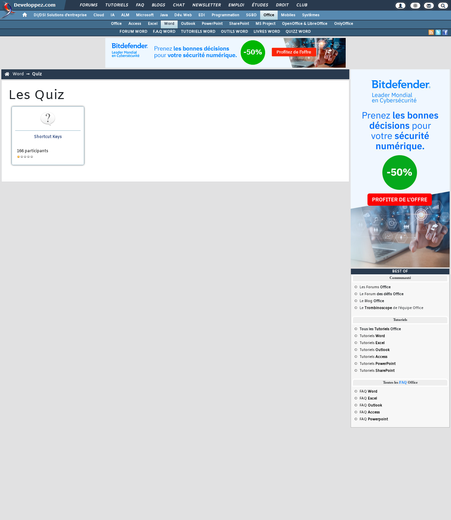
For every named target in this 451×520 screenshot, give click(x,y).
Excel (152, 23)
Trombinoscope (378, 308)
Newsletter (206, 5)
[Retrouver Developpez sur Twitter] (438, 32)
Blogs (158, 5)
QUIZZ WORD (298, 31)
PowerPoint (212, 23)
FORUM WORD (134, 31)
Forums (88, 5)
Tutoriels (116, 5)
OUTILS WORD (234, 31)
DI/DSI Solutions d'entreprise (60, 15)
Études (259, 5)
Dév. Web (183, 15)
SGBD (251, 15)
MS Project (265, 23)
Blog (368, 301)
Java (164, 15)
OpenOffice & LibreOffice (305, 23)
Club (301, 5)
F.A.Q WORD (164, 31)
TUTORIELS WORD (198, 31)
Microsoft (145, 15)
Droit (282, 5)
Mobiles (288, 15)
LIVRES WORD (267, 31)
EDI (201, 15)
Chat (178, 5)
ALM (125, 15)
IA (113, 15)
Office (268, 15)
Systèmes (311, 15)
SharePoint (239, 23)
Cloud (98, 15)
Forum (370, 294)
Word (169, 23)
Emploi (235, 5)
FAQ (139, 5)
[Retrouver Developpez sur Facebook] (445, 32)
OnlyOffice (343, 23)
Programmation (225, 15)
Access (134, 23)
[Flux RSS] (431, 32)
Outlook (188, 23)
